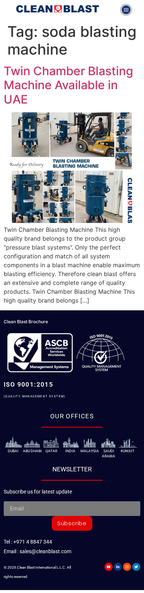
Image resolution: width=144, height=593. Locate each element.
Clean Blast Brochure (26, 321)
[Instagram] (127, 567)
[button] (126, 10)
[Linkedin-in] (118, 567)
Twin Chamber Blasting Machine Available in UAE (68, 85)
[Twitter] (136, 567)
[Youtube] (108, 567)
